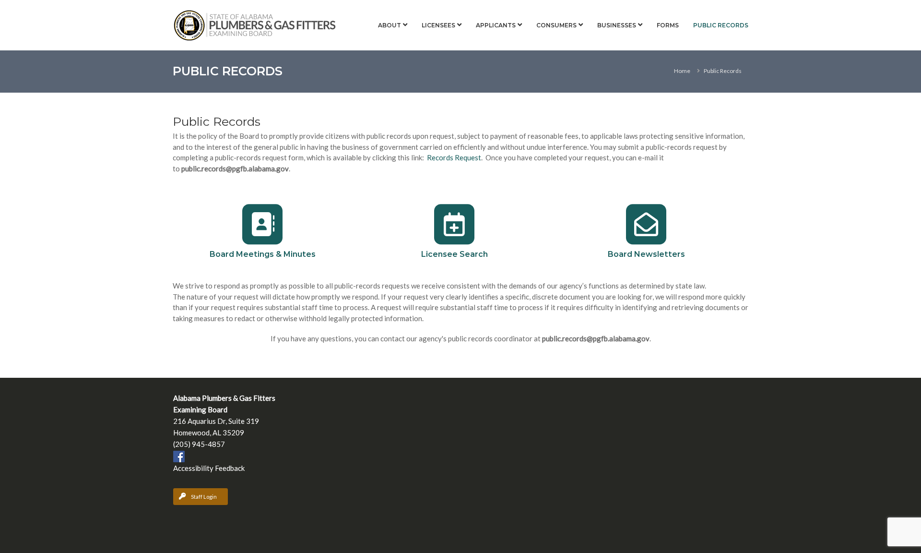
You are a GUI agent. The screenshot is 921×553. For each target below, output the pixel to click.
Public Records (720, 25)
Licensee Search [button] (454, 254)
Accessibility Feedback (209, 468)
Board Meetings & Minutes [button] (263, 254)
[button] (262, 224)
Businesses (616, 25)
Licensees (438, 25)
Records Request (454, 157)
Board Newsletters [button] (646, 254)
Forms (668, 25)
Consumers (556, 25)
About (389, 25)
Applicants (496, 25)
